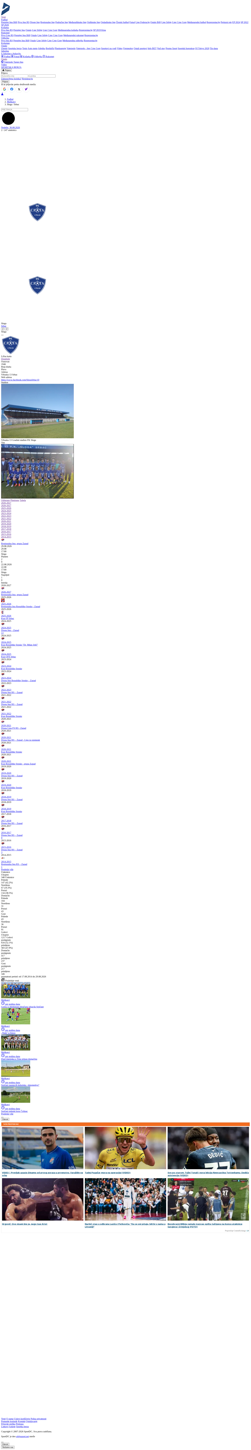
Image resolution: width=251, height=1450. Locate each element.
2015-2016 (6, 534)
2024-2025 (6, 511)
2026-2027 (6, 503)
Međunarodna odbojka (72, 40)
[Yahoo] (26, 89)
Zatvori (5, 1119)
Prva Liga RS (7, 35)
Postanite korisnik (9, 1421)
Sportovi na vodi (108, 48)
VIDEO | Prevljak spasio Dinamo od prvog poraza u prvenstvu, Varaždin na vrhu (42, 1174)
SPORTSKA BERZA (11, 67)
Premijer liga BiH (9, 22)
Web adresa (6, 377)
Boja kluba (6, 367)
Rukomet (49, 56)
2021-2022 (6, 518)
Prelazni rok (226, 22)
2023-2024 (6, 513)
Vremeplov (128, 48)
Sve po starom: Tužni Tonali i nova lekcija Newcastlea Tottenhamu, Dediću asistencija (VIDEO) (208, 1174)
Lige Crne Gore (179, 22)
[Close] (2, 1442)
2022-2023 (6, 516)
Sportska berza (15, 48)
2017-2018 (6, 529)
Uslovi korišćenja (22, 1418)
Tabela (23, 500)
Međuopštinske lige (77, 22)
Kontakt (21, 1421)
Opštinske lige (93, 22)
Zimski (4, 48)
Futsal (132, 22)
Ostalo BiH (155, 22)
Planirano (14, 500)
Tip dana (214, 48)
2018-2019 (6, 526)
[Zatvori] (2, 335)
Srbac (3, 326)
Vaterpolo (71, 48)
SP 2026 (5, 25)
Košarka (26, 56)
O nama (10, 1418)
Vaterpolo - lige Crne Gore (88, 48)
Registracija (27, 78)
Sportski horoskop (186, 48)
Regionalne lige (47, 22)
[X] (19, 89)
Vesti (3, 17)
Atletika (41, 48)
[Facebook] (11, 89)
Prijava (7, 70)
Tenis (24, 48)
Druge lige (35, 22)
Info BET (152, 48)
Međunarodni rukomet (73, 35)
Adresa (4, 372)
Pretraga (20, 1424)
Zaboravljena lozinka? (11, 78)
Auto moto (32, 48)
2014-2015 (6, 537)
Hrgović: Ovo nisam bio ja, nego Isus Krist (24, 1224)
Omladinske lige (108, 22)
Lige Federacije (143, 22)
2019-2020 (6, 524)
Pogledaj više (7, 869)
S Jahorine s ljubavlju (11, 53)
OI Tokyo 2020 (202, 48)
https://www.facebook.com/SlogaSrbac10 (20, 380)
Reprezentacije (213, 22)
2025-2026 (6, 508)
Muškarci (11, 102)
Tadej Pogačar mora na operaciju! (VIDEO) (107, 1172)
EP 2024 (236, 22)
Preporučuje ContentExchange (235, 1231)
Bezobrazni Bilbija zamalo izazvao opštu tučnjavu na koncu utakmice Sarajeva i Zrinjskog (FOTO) (205, 1225)
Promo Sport (171, 48)
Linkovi (4, 1426)
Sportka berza (22, 1426)
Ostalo (29, 30)
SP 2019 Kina (99, 30)
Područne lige (61, 22)
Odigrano (5, 500)
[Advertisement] (125, 154)
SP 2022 (244, 22)
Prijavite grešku (8, 1424)
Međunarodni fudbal (196, 22)
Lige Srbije (166, 22)
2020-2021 (6, 521)
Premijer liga (19, 30)
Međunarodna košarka (68, 30)
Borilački (50, 48)
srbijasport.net (22, 1436)
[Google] (4, 89)
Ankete (12, 1426)
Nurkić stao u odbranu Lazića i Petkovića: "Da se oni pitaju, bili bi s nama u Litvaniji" (125, 1225)
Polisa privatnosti (38, 1418)
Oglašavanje (31, 1421)
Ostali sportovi (140, 48)
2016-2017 (6, 531)
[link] (125, 554)
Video (119, 48)
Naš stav (161, 48)
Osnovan (5, 361)
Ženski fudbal (122, 22)
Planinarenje (60, 48)
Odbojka (38, 56)
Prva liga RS (23, 22)
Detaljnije (5, 359)
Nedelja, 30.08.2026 (10, 127)
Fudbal (7, 56)
